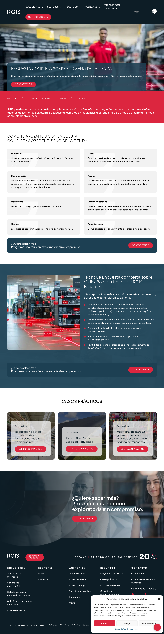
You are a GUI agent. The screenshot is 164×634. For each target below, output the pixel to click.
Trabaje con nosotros (112, 7)
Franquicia (74, 597)
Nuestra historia (77, 579)
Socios (73, 603)
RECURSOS (72, 7)
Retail (41, 573)
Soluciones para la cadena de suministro (18, 594)
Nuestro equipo (77, 585)
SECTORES (53, 7)
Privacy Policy (132, 629)
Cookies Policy (120, 629)
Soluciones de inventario (14, 575)
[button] (159, 599)
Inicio (10, 98)
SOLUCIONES (32, 7)
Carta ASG (69, 625)
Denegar (127, 623)
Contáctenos (138, 573)
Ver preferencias (149, 623)
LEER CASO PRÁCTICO (30, 449)
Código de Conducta (82, 625)
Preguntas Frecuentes (111, 573)
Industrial (43, 579)
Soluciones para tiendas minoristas (20, 603)
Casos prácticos (108, 579)
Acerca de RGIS (77, 573)
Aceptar (104, 623)
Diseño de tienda (26, 98)
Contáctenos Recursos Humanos (143, 581)
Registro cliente (34, 557)
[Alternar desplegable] (42, 7)
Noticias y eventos (110, 585)
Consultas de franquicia (143, 588)
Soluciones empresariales (14, 584)
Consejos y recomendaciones (109, 593)
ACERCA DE (91, 7)
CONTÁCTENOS (23, 84)
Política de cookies (56, 625)
